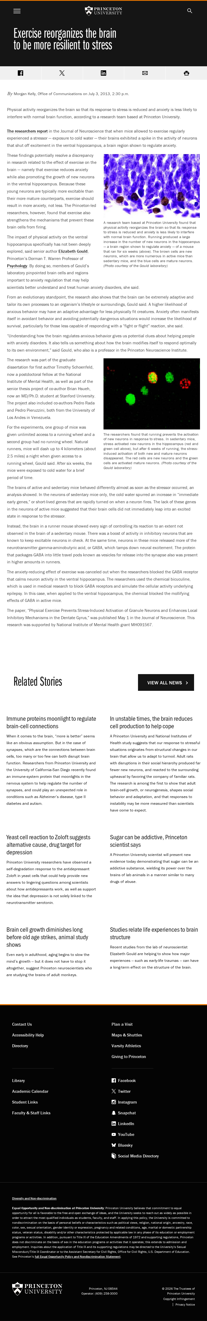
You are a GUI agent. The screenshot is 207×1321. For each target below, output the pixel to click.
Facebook (127, 1080)
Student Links (25, 1102)
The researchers (27, 131)
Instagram (127, 1102)
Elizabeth (73, 251)
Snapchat (127, 1112)
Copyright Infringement (179, 1299)
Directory (20, 1045)
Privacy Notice (185, 1304)
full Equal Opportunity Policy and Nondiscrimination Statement (77, 1256)
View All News (164, 682)
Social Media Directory (138, 1156)
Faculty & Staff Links (31, 1112)
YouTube (126, 1134)
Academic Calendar (30, 1091)
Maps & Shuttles (127, 1035)
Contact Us (22, 1024)
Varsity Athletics (126, 1045)
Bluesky (125, 1145)
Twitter (124, 1091)
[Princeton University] (37, 1291)
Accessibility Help (28, 1035)
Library (18, 1080)
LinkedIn (126, 1123)
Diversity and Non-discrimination (34, 1198)
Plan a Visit (122, 1024)
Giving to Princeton (129, 1056)
